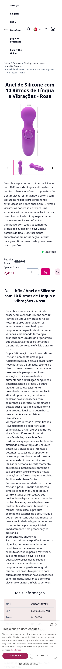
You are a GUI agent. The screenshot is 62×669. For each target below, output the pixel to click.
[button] (29, 663)
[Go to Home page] (6, 29)
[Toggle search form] (29, 29)
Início (7, 63)
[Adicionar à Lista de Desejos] (58, 271)
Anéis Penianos (15, 66)
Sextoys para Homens (35, 63)
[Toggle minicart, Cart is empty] (53, 29)
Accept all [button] (15, 655)
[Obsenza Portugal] (37, 29)
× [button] (56, 624)
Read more (16, 649)
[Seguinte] (52, 168)
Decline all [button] (43, 655)
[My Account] (46, 29)
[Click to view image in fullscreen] (30, 130)
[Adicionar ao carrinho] (45, 271)
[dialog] (30, 645)
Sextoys (17, 63)
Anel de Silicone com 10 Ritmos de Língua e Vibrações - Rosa (30, 71)
